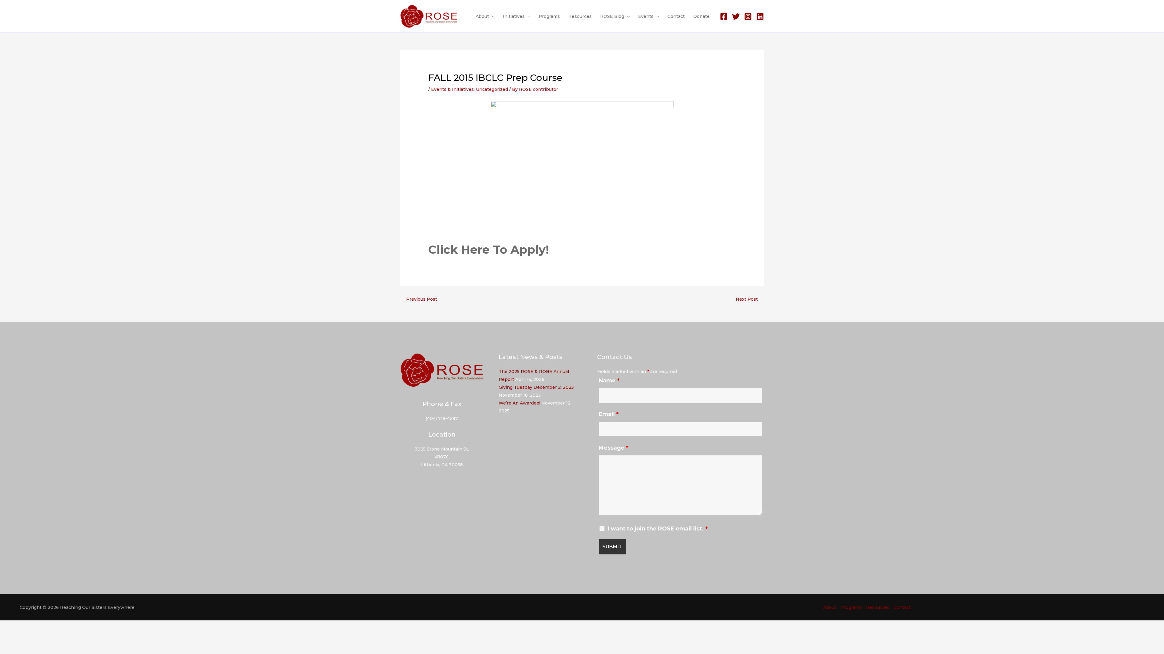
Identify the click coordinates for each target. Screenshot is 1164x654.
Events (646, 16)
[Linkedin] (760, 16)
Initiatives (514, 16)
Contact (676, 16)
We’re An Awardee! (519, 403)
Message (613, 447)
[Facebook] (724, 16)
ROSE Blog (612, 16)
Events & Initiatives (452, 89)
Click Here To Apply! (488, 250)
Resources (580, 16)
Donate (701, 16)
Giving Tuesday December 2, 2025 (536, 387)
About (482, 16)
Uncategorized (492, 89)
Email (609, 414)
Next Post (749, 299)
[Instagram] (748, 16)
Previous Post (419, 299)
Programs (549, 16)
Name (609, 380)
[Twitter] (736, 16)
